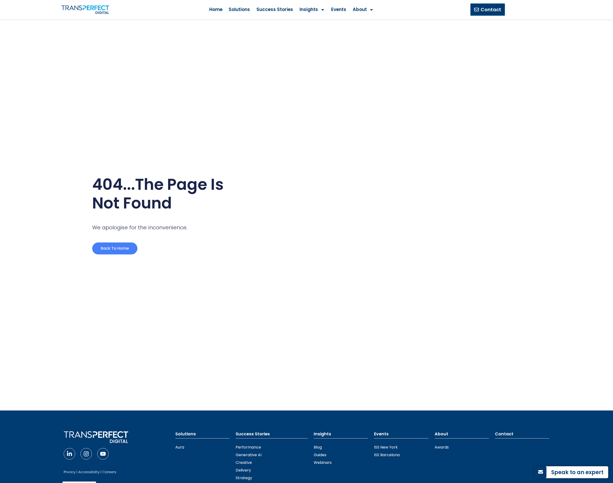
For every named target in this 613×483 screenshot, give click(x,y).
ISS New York (386, 447)
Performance (248, 447)
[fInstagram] (86, 454)
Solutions (239, 9)
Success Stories (274, 9)
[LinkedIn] (69, 454)
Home (215, 9)
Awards (442, 447)
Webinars (323, 462)
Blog (318, 447)
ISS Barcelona (387, 455)
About (360, 9)
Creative (244, 462)
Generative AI (248, 455)
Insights (309, 9)
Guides (320, 455)
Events (338, 9)
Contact (504, 434)
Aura (179, 447)
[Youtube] (103, 454)
